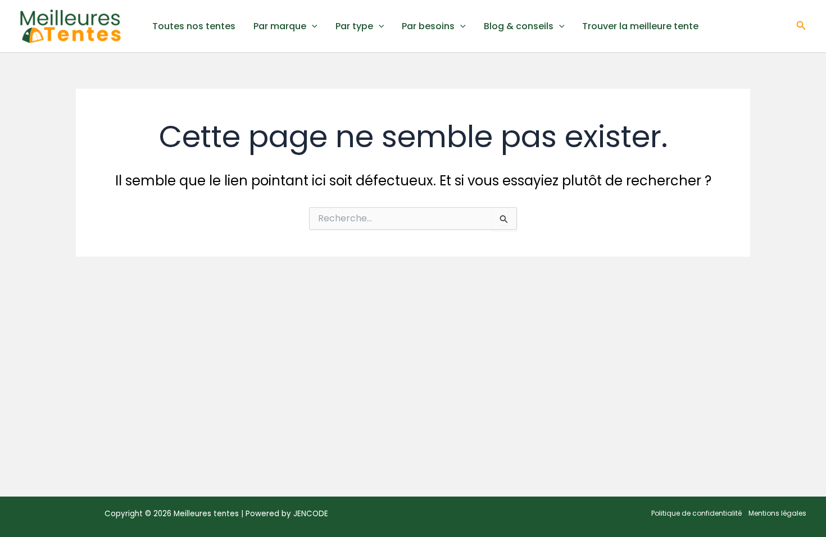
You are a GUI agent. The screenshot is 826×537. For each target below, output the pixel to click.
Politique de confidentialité (696, 513)
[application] (311, 26)
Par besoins (428, 26)
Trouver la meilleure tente (640, 26)
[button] (801, 26)
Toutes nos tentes (193, 26)
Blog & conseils (518, 26)
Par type (354, 26)
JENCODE (310, 513)
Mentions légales (777, 513)
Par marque (279, 26)
